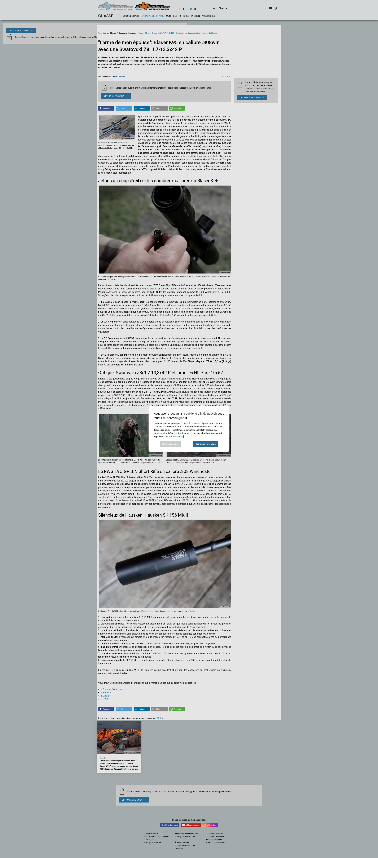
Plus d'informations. (174, 436)
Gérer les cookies (170, 444)
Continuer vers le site (206, 444)
